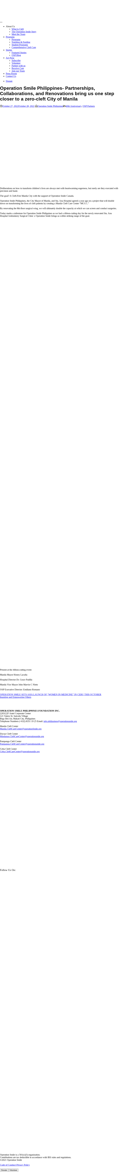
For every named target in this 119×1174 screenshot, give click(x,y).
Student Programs (20, 44)
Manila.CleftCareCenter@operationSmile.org (21, 729)
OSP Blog (16, 55)
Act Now (10, 58)
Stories (9, 50)
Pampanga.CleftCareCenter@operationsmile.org (22, 744)
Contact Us (11, 76)
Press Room (11, 73)
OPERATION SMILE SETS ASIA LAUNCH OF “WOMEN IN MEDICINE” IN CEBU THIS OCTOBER (50, 694)
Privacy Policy (23, 1165)
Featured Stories (19, 52)
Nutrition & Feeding (21, 42)
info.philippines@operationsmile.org (60, 721)
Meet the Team (18, 34)
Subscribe (16, 60)
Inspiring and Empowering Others (15, 697)
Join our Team (18, 71)
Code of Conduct (8, 1165)
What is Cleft (18, 29)
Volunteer (16, 63)
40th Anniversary (73, 106)
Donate (9, 81)
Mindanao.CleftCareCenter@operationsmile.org (22, 736)
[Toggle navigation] (1, 22)
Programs (10, 37)
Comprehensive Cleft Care (24, 47)
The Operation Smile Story (24, 31)
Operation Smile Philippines (50, 106)
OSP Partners (89, 106)
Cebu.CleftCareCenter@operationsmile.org (20, 751)
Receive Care (18, 68)
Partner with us (18, 65)
